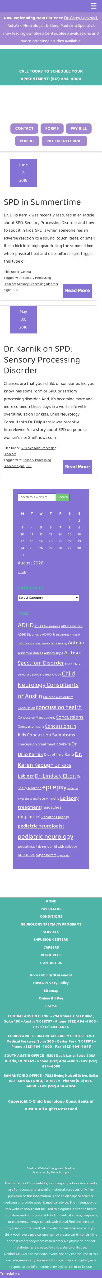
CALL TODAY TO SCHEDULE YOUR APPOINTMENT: (51, 75)
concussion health (59, 707)
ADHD (26, 625)
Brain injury (72, 663)
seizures (26, 855)
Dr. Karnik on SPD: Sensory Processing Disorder (42, 360)
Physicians (51, 909)
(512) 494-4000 (82, 1021)
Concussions (69, 717)
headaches (51, 807)
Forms (52, 128)
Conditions (51, 917)
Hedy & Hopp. (60, 1172)
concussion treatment (37, 744)
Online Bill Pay (51, 998)
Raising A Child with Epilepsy (56, 847)
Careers (51, 947)
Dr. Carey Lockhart (80, 18)
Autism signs (53, 653)
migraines (29, 817)
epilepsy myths (46, 798)
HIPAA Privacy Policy (51, 983)
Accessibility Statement (51, 975)
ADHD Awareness (47, 626)
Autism (76, 643)
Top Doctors (63, 855)
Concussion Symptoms (51, 735)
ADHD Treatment (55, 634)
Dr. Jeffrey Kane (59, 754)
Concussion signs (31, 727)
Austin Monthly (59, 644)
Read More (77, 290)
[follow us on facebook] (32, 56)
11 (31, 534)
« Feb (22, 572)
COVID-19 (63, 744)
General (26, 271)
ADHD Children (72, 626)
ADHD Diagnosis (29, 634)
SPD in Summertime (42, 202)
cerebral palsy (27, 674)
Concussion (26, 708)
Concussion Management (36, 717)
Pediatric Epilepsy (55, 817)
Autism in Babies (30, 653)
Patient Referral (64, 141)
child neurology (49, 674)
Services (51, 932)
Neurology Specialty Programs (51, 924)
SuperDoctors (46, 855)
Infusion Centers (51, 940)
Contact (24, 128)
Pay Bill (79, 128)
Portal (27, 141)
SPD (16, 290)
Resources (51, 955)
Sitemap (51, 991)
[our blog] (57, 56)
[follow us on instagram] (45, 56)
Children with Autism (58, 697)
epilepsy (54, 787)
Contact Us (51, 963)
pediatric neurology (45, 836)
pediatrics (26, 846)
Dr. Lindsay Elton (55, 775)
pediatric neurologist (41, 826)
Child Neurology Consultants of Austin (48, 685)
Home (51, 901)
